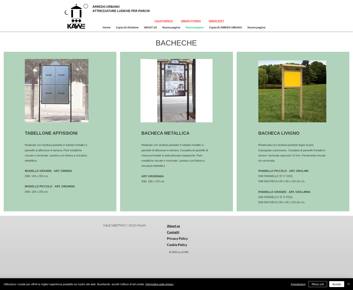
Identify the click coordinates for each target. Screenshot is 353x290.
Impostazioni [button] (298, 284)
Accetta (336, 284)
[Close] (348, 284)
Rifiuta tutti (318, 284)
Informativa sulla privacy (159, 284)
